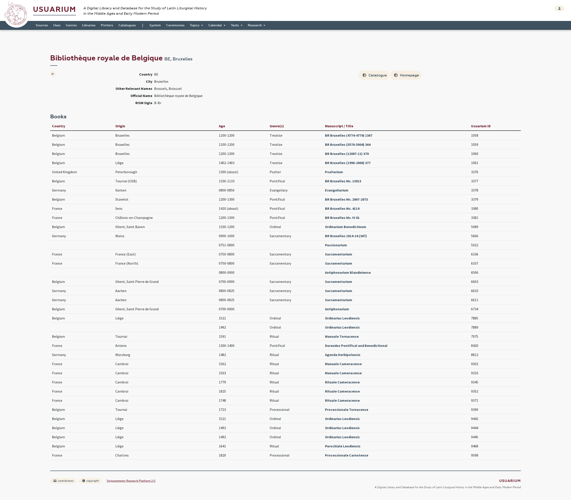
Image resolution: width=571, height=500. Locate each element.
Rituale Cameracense (342, 382)
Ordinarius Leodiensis (342, 318)
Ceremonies (175, 25)
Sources (42, 25)
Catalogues (127, 25)
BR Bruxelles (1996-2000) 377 (347, 162)
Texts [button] (235, 25)
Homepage (409, 75)
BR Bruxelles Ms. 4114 (342, 208)
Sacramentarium (338, 254)
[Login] (559, 8)
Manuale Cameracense (343, 364)
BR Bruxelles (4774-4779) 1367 (348, 135)
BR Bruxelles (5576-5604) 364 (347, 144)
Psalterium (334, 172)
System (155, 25)
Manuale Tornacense (342, 336)
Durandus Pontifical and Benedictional (356, 345)
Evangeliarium (336, 190)
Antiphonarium (337, 309)
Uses (56, 25)
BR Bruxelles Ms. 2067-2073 (346, 199)
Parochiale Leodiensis (342, 446)
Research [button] (255, 25)
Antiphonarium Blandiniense (348, 272)
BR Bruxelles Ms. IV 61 (342, 217)
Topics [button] (195, 25)
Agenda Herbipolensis (342, 354)
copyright (92, 480)
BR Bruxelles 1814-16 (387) (346, 236)
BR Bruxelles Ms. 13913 (343, 181)
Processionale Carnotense (346, 455)
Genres (71, 25)
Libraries (88, 25)
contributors (65, 480)
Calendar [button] (215, 25)
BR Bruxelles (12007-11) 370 (347, 153)
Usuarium (54, 9)
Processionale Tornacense (346, 409)
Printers (107, 25)
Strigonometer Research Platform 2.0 (131, 480)
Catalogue (377, 75)
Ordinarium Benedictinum (345, 226)
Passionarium (336, 245)
